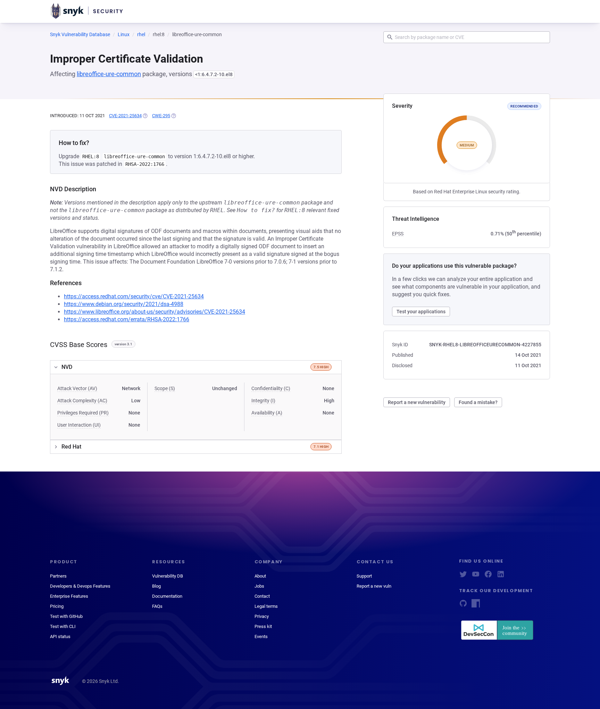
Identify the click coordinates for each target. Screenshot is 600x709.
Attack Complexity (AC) (82, 400)
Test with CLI (63, 626)
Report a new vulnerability (416, 402)
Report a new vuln (374, 586)
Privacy (262, 616)
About (260, 576)
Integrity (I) (263, 400)
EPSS (397, 233)
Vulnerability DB (167, 576)
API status (60, 636)
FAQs (157, 606)
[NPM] (476, 605)
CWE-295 (161, 115)
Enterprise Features (69, 596)
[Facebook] (488, 576)
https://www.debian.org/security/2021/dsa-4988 (123, 304)
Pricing (57, 606)
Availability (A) (266, 413)
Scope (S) (165, 388)
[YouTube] (476, 576)
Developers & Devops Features (80, 586)
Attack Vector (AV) (77, 388)
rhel (141, 34)
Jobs (259, 586)
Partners (58, 576)
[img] (145, 116)
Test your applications (421, 311)
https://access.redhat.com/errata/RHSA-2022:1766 (126, 319)
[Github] (463, 605)
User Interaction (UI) (79, 425)
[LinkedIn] (501, 576)
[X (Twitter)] (463, 576)
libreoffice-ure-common (109, 74)
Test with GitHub (66, 616)
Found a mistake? (478, 402)
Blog (156, 586)
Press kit (263, 626)
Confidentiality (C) (270, 388)
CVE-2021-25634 (125, 115)
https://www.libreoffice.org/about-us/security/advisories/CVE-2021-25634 (154, 311)
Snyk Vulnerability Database (80, 34)
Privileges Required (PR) (83, 413)
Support (364, 576)
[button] (195, 367)
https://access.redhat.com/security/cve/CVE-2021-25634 (134, 296)
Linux (124, 34)
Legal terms (266, 606)
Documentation (167, 596)
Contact (262, 596)
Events (261, 636)
